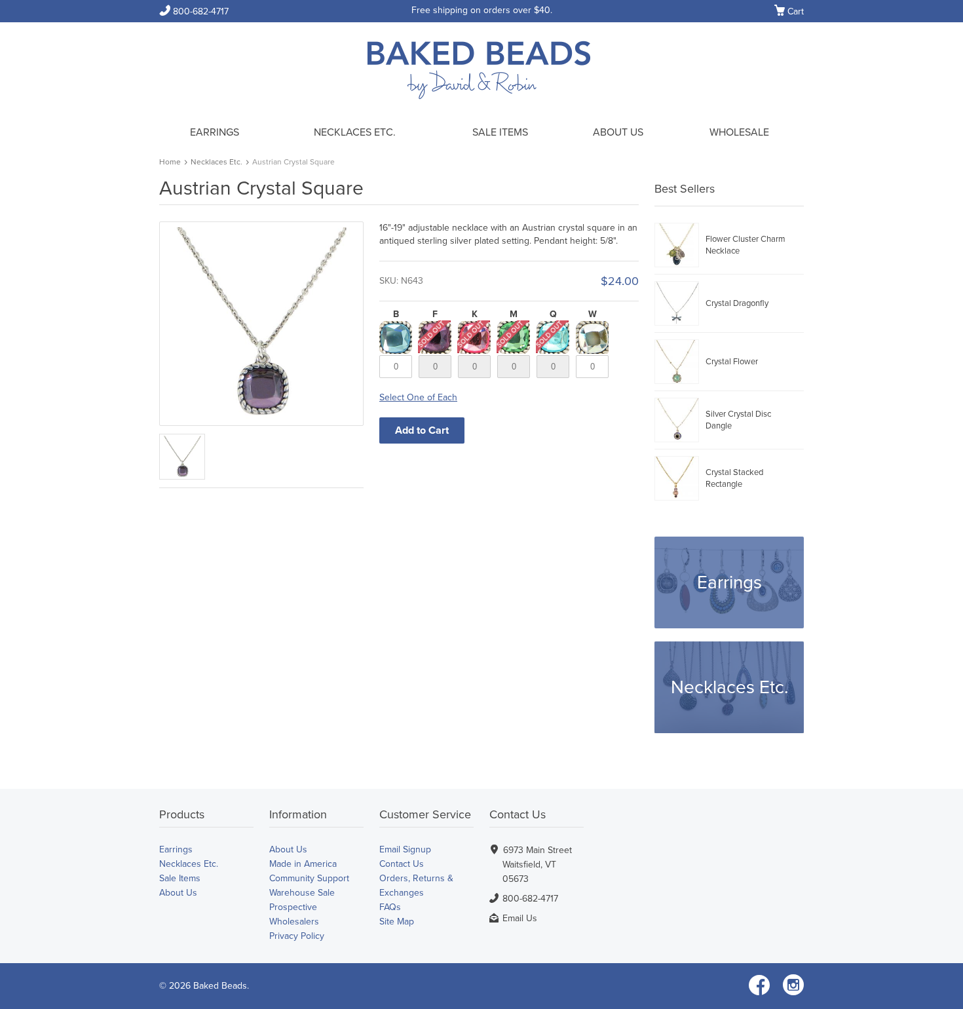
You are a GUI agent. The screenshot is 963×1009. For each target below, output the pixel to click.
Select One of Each (418, 397)
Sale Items (500, 132)
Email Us (519, 918)
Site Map (396, 921)
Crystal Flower (732, 361)
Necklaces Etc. (355, 132)
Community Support (309, 878)
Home (170, 161)
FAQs (390, 907)
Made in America (303, 863)
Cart (789, 12)
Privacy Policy (296, 936)
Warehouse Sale (302, 892)
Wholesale (739, 132)
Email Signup (405, 849)
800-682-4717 (194, 11)
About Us (618, 132)
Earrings (214, 132)
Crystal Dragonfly (737, 303)
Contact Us (401, 863)
